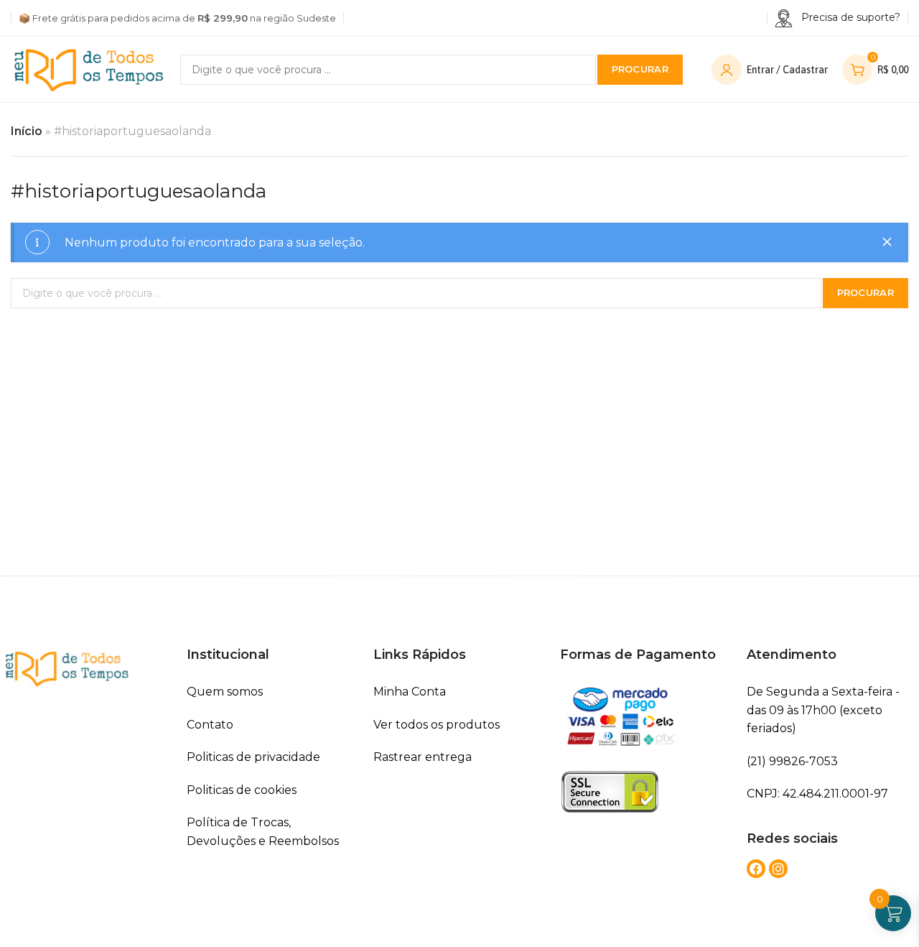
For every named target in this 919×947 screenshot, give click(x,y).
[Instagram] (778, 868)
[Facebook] (756, 868)
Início (26, 131)
